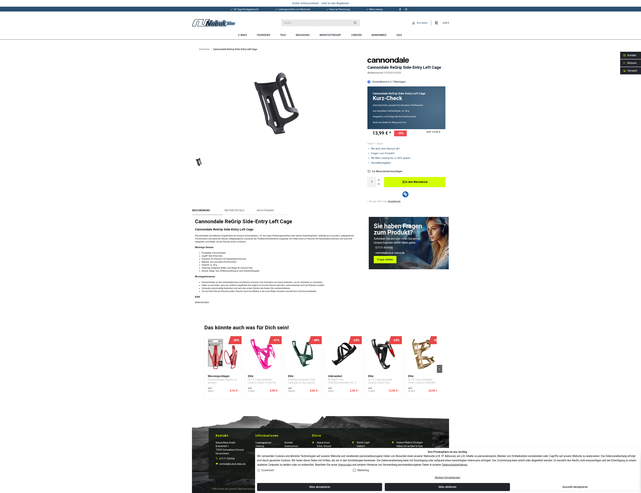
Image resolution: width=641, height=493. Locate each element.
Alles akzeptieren (319, 486)
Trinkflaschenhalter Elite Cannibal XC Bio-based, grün (301, 381)
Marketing (363, 470)
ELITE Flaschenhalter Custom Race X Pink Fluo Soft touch (262, 381)
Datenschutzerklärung (454, 464)
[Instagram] (406, 9)
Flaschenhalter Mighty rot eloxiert (222, 381)
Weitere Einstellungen (447, 477)
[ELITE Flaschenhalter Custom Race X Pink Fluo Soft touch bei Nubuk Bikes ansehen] (263, 354)
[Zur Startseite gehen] (213, 23)
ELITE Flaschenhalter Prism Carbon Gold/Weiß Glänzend (422, 381)
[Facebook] (400, 9)
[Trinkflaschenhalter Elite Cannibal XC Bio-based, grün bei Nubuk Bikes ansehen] (303, 354)
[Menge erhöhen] (378, 180)
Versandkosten (394, 201)
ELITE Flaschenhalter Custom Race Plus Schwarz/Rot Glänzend (381, 381)
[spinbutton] (371, 182)
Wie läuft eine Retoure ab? (385, 148)
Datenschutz (291, 446)
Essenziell (267, 470)
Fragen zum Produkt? (383, 153)
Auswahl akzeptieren (575, 486)
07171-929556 (384, 247)
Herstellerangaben (381, 162)
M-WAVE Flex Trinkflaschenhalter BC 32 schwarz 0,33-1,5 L (343, 381)
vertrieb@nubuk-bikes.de (390, 252)
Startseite (204, 49)
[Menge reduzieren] (378, 184)
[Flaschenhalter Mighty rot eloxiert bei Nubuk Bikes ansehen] (223, 354)
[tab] (207, 211)
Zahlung (259, 446)
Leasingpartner (263, 442)
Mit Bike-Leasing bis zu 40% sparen (390, 157)
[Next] (439, 369)
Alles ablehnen (447, 486)
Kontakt (289, 442)
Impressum (345, 464)
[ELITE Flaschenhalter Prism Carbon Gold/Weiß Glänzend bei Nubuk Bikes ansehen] (423, 354)
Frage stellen (385, 259)
